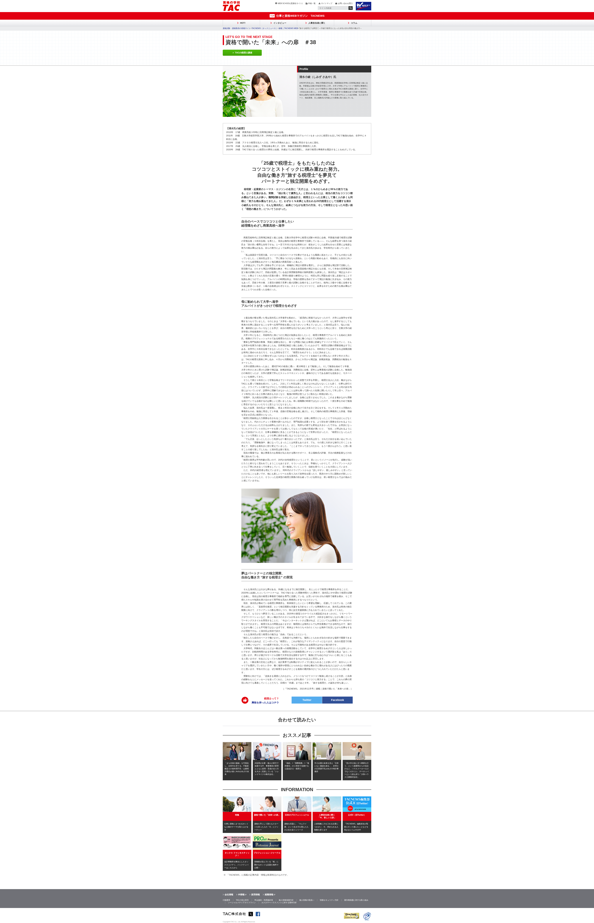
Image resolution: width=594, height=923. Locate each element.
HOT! (242, 23)
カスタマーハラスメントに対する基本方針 (279, 902)
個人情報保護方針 (286, 900)
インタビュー (279, 23)
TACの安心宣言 (242, 900)
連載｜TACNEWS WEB (288, 28)
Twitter (306, 700)
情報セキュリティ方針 (329, 900)
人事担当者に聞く (317, 23)
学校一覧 (312, 3)
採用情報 (255, 894)
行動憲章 (226, 900)
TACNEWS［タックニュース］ (265, 28)
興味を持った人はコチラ (265, 700)
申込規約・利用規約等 (263, 900)
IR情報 (241, 894)
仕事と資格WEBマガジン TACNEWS (300, 15)
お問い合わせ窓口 (345, 3)
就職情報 (269, 894)
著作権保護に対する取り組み (356, 900)
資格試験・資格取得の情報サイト (237, 28)
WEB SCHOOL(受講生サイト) (290, 3)
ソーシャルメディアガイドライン (242, 902)
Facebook (337, 700)
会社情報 (229, 894)
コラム (354, 23)
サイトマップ (326, 3)
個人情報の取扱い (306, 900)
